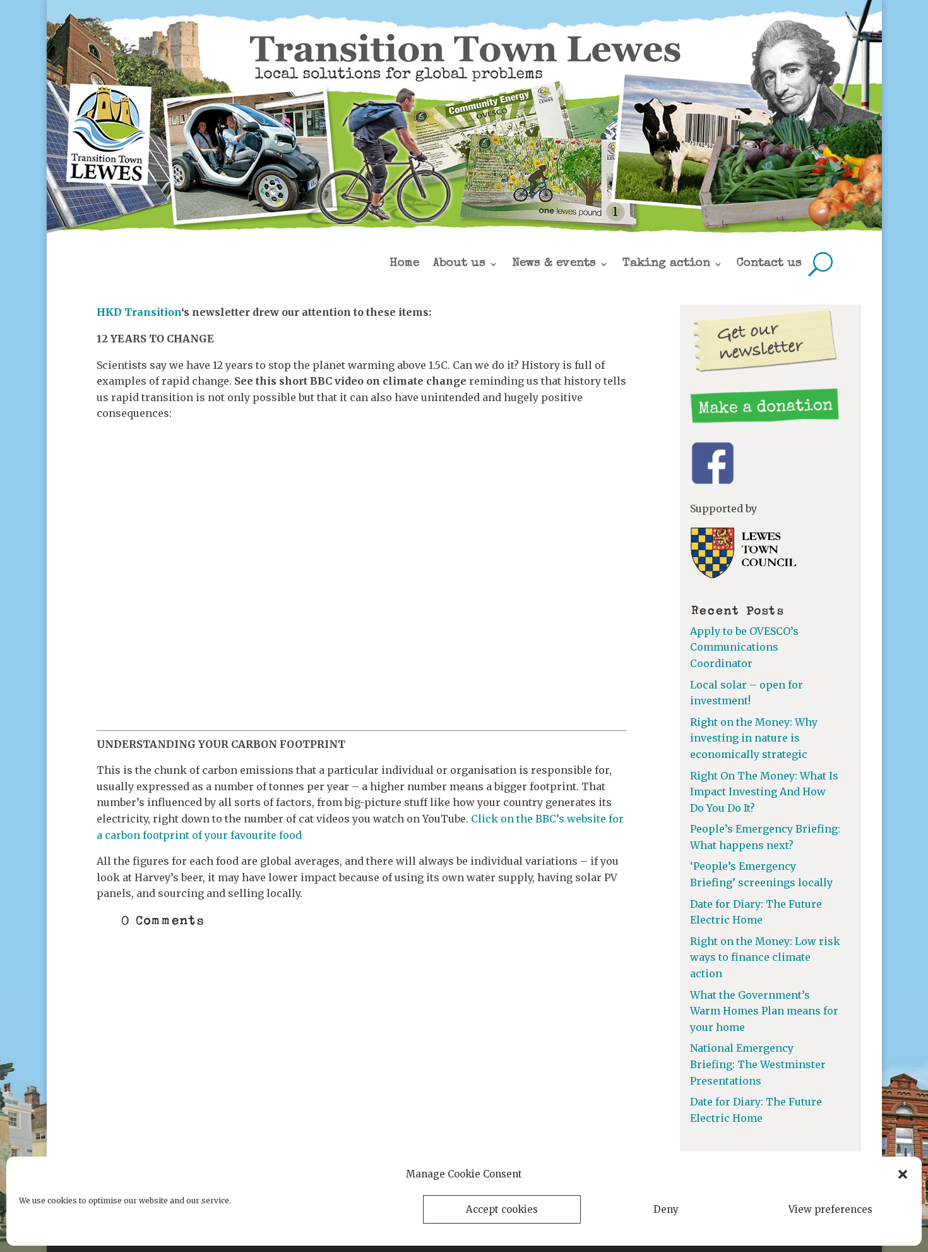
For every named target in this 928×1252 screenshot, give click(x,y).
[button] (902, 1174)
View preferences (830, 1209)
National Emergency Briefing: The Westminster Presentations (758, 1064)
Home (404, 264)
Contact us (769, 264)
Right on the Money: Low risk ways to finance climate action (765, 957)
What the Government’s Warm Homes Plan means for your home (764, 1011)
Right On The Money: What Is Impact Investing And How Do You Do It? (764, 791)
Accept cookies (502, 1209)
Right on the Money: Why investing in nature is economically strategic (754, 738)
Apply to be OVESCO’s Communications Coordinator (744, 647)
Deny (666, 1209)
